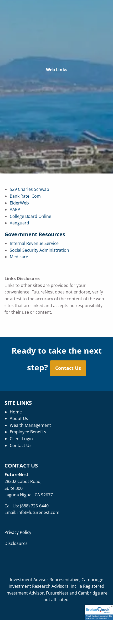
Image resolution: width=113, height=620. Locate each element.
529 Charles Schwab (29, 189)
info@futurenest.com (38, 512)
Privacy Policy (17, 532)
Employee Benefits (28, 432)
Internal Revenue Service (34, 243)
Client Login (21, 439)
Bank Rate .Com (25, 196)
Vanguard (19, 223)
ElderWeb (19, 203)
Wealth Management (30, 425)
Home (16, 412)
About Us (19, 418)
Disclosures (16, 543)
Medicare (19, 257)
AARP (15, 209)
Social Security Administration (39, 250)
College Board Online (30, 216)
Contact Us (68, 368)
